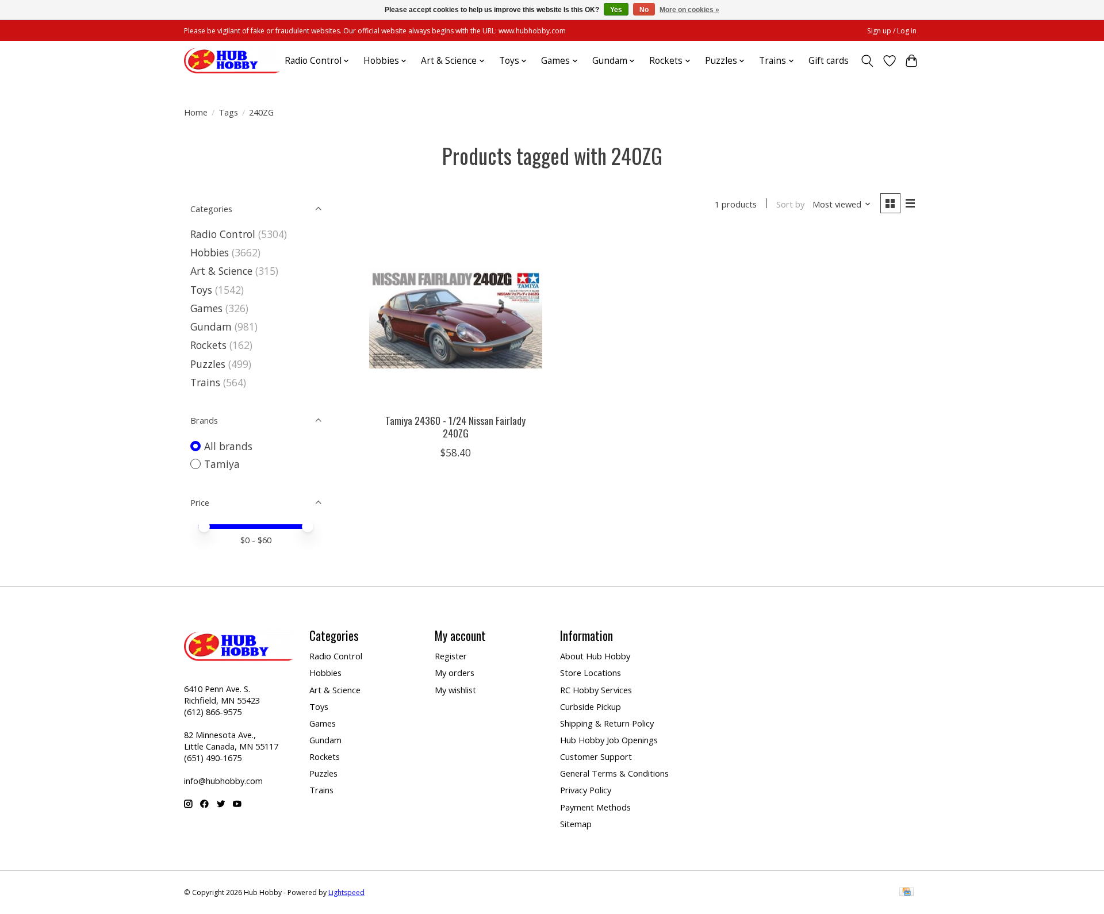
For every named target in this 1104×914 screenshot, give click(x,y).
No (644, 10)
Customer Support (596, 756)
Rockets (208, 345)
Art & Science (221, 271)
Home (196, 112)
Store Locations (590, 672)
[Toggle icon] (867, 61)
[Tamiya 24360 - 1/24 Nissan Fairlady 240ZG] (455, 318)
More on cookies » (689, 10)
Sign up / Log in (892, 31)
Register (451, 656)
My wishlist (455, 690)
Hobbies (209, 252)
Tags (228, 112)
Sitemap (576, 823)
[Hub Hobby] (231, 60)
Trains (205, 382)
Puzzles (207, 364)
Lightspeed (346, 892)
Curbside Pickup (590, 706)
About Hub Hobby (595, 656)
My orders (454, 672)
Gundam (211, 326)
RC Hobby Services (596, 690)
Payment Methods (595, 807)
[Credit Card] (906, 892)
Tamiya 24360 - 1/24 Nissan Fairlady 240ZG (455, 426)
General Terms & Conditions (614, 773)
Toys (201, 290)
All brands (228, 446)
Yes (616, 10)
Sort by (790, 204)
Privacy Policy (585, 790)
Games (206, 308)
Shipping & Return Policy (607, 723)
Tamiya (222, 464)
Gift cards (828, 61)
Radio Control (222, 234)
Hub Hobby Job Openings (609, 740)
